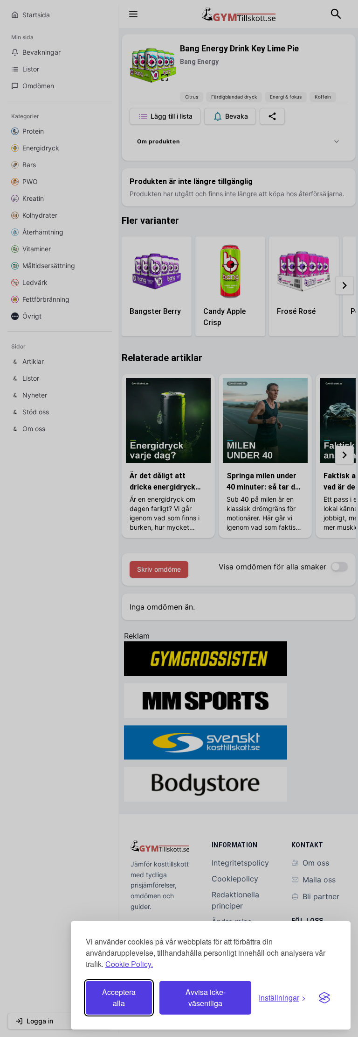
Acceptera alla (119, 998)
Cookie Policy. (129, 964)
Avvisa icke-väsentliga (206, 998)
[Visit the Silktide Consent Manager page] (324, 998)
